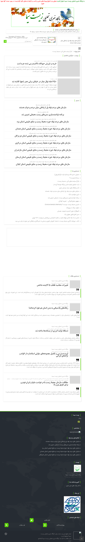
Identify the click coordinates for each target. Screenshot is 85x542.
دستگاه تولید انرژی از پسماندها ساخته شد (51, 331)
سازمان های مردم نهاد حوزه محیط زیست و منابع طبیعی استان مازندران (42, 150)
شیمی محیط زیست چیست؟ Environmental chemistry (62, 204)
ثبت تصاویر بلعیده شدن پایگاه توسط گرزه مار (66, 184)
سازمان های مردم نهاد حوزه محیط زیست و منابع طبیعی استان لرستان (42, 157)
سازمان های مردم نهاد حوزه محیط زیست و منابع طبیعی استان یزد (43, 122)
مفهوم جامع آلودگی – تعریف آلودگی (69, 201)
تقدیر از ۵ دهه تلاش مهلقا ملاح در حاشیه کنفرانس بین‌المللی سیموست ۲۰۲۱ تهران (55, 218)
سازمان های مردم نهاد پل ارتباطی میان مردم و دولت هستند (71, 42)
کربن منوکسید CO (74, 194)
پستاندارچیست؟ (74, 178)
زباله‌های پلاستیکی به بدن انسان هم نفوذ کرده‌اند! (48, 308)
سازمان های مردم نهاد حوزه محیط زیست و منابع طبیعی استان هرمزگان (42, 136)
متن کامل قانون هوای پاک (71, 214)
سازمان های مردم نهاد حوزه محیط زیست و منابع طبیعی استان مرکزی (42, 143)
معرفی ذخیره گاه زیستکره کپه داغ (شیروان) (66, 174)
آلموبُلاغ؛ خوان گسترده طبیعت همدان (68, 211)
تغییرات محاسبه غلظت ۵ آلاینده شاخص (52, 285)
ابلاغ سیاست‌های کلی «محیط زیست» (62, 51)
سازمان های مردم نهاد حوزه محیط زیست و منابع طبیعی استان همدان (42, 129)
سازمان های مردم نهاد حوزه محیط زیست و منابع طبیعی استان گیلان (43, 164)
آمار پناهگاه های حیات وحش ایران (69, 188)
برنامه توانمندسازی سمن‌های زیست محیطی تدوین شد (40, 40)
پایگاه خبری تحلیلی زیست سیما (74, 473)
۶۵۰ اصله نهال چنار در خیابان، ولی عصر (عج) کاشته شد (34, 82)
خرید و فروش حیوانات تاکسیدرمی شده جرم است (36, 64)
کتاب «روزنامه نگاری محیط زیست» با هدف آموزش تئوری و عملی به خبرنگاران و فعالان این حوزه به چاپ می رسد (47, 221)
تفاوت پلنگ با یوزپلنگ (72, 208)
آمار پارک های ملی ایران (72, 485)
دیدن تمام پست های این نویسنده (72, 477)
